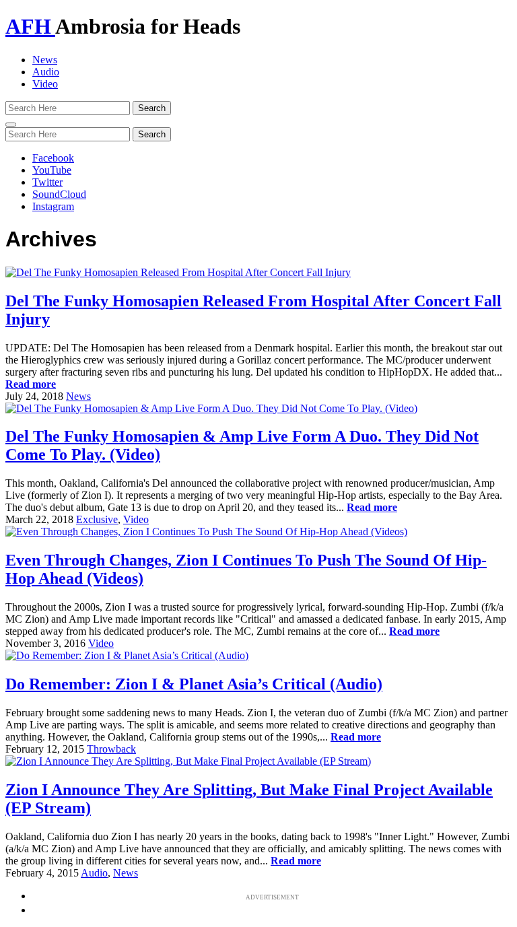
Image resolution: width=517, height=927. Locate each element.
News (44, 59)
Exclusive (97, 519)
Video (45, 84)
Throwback (111, 749)
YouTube (51, 170)
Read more (30, 384)
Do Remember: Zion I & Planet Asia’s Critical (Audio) (193, 684)
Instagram (53, 206)
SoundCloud (59, 194)
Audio (45, 71)
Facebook (53, 158)
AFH (30, 26)
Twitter (47, 182)
